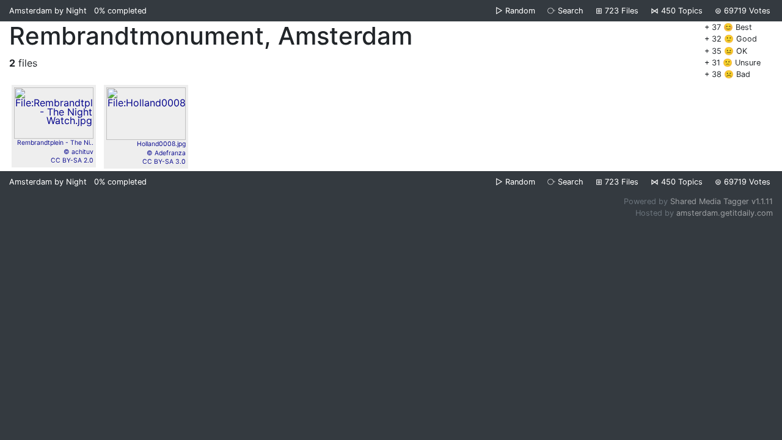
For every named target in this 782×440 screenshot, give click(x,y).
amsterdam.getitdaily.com (724, 213)
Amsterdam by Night (48, 10)
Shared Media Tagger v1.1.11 (721, 201)
